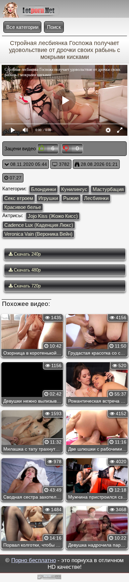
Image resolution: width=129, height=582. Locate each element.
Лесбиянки (96, 198)
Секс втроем (18, 198)
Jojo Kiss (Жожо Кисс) (53, 216)
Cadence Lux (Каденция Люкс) (38, 225)
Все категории (22, 27)
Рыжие (71, 198)
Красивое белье (22, 207)
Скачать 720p (27, 285)
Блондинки (43, 189)
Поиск (54, 27)
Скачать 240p (27, 254)
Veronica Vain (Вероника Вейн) (38, 234)
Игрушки (48, 198)
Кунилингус (74, 189)
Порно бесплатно (33, 560)
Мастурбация (108, 189)
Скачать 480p (27, 269)
